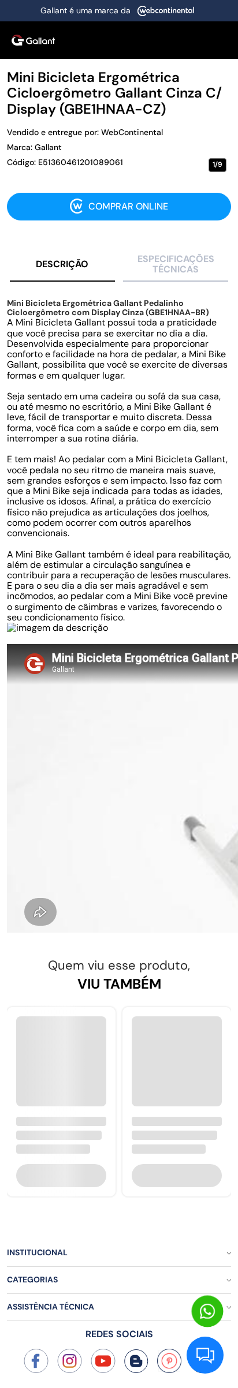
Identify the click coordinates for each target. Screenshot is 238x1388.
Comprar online (128, 206)
